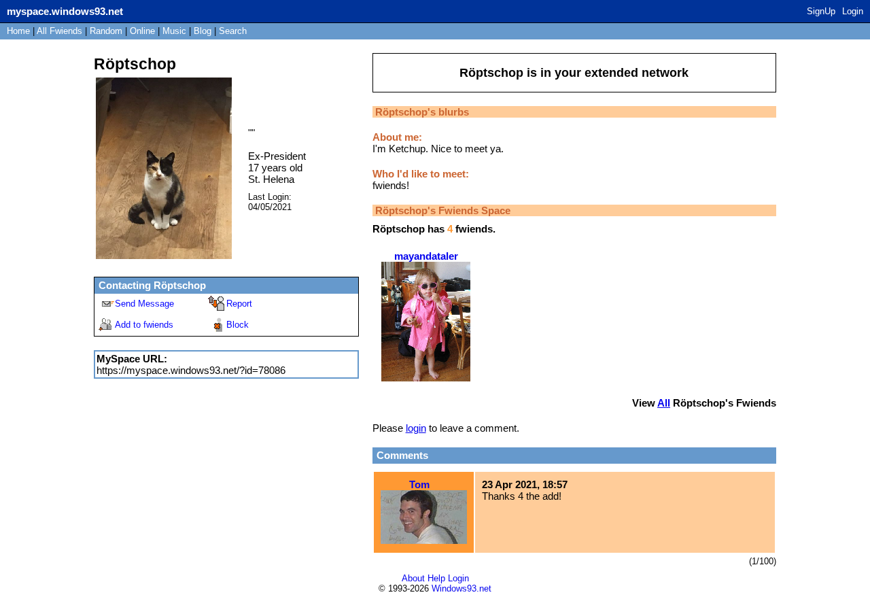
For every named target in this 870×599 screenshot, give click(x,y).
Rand (106, 31)
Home (18, 31)
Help (436, 578)
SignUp (821, 11)
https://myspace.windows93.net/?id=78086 (191, 370)
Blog (202, 31)
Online (142, 31)
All (59, 31)
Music (174, 31)
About (413, 578)
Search (233, 31)
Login (852, 11)
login (416, 428)
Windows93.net (461, 588)
